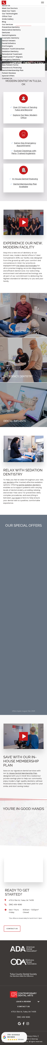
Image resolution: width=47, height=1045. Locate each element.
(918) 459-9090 (23, 1017)
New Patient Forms (10, 65)
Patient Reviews (9, 73)
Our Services (7, 24)
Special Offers (8, 75)
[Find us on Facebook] (24, 1023)
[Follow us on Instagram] (27, 1023)
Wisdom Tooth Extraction (13, 49)
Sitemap (34, 1039)
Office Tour (7, 16)
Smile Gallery (7, 19)
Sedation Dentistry (10, 51)
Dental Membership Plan (12, 70)
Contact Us (7, 78)
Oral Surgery (7, 46)
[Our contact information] (4, 3)
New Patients (7, 62)
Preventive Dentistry (11, 27)
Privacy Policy (32, 1036)
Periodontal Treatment (12, 54)
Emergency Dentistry (11, 59)
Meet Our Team (9, 11)
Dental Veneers (8, 40)
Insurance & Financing (12, 67)
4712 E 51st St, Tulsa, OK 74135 (23, 1011)
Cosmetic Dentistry (10, 38)
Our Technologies (10, 13)
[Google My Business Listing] (19, 1023)
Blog (4, 22)
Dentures (6, 32)
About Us (6, 5)
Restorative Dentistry (11, 30)
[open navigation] (42, 2)
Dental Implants (9, 35)
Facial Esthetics (9, 43)
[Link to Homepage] (23, 994)
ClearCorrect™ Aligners (12, 57)
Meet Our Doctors (10, 8)
